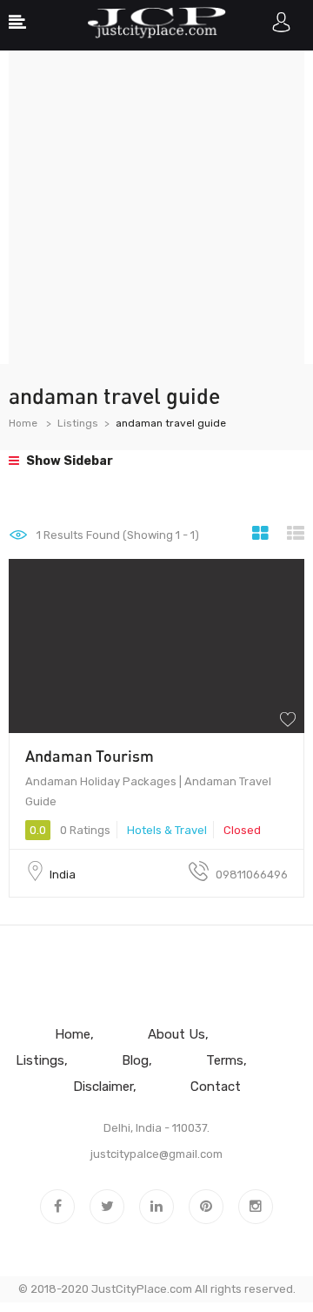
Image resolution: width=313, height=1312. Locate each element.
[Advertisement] (156, 207)
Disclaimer (103, 1086)
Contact (215, 1086)
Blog (135, 1060)
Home (23, 423)
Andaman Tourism (89, 755)
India (63, 874)
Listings (77, 423)
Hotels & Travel (167, 830)
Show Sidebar (68, 461)
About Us (176, 1034)
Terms (224, 1060)
